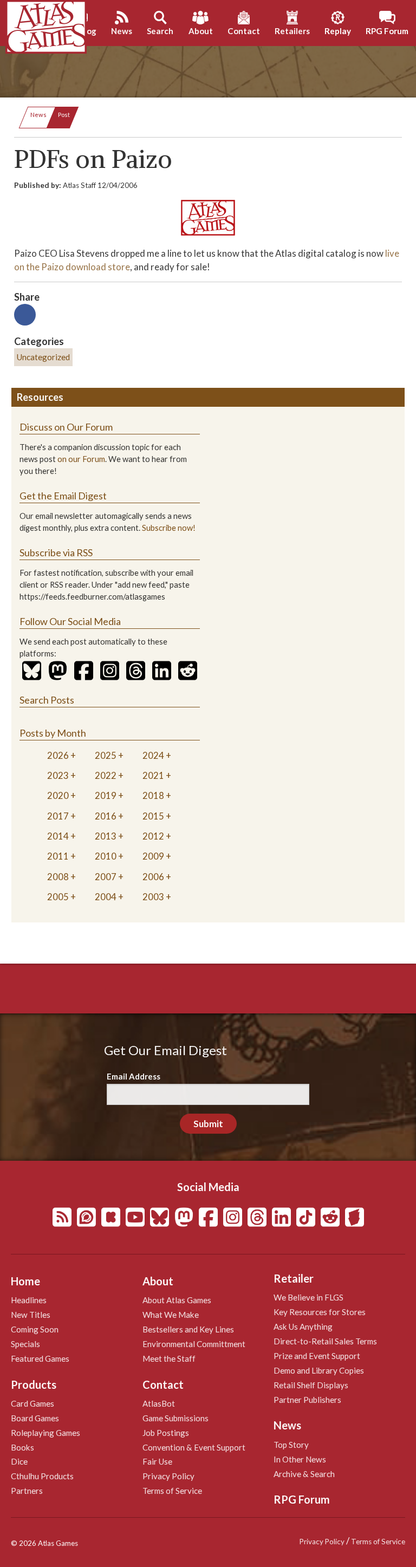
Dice (19, 1461)
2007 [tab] (105, 876)
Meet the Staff (169, 1358)
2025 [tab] (105, 755)
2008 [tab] (58, 876)
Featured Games (40, 1358)
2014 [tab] (58, 836)
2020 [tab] (58, 795)
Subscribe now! (169, 527)
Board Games (35, 1418)
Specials (25, 1344)
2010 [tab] (105, 856)
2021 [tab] (153, 775)
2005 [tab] (58, 896)
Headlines (29, 1300)
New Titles (30, 1314)
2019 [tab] (105, 795)
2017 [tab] (58, 816)
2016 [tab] (105, 816)
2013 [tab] (105, 836)
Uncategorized (43, 357)
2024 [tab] (153, 755)
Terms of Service (172, 1491)
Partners (27, 1491)
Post (64, 114)
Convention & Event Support (193, 1447)
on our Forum (81, 459)
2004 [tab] (105, 896)
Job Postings (165, 1433)
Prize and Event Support (317, 1356)
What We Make (170, 1314)
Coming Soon (34, 1329)
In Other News (300, 1459)
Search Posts (47, 700)
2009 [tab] (153, 856)
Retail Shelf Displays (311, 1385)
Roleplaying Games (45, 1433)
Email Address (133, 1076)
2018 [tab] (153, 795)
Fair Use (157, 1461)
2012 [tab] (153, 836)
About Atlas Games (176, 1300)
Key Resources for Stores (320, 1312)
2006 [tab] (153, 876)
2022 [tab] (105, 775)
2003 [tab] (153, 896)
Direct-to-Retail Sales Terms (325, 1341)
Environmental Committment (193, 1344)
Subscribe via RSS (56, 552)
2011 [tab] (58, 856)
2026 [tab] (58, 755)
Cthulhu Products (42, 1476)
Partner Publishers (307, 1400)
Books (22, 1447)
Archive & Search (304, 1474)
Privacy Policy (168, 1476)
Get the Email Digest (63, 496)
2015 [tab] (153, 816)
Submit (208, 1123)
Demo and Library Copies (319, 1370)
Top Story (291, 1444)
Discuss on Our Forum (66, 427)
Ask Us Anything (303, 1326)
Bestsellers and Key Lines (188, 1329)
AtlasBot (158, 1403)
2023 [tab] (58, 775)
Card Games (32, 1403)
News (38, 114)
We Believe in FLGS (308, 1297)
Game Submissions (175, 1418)
